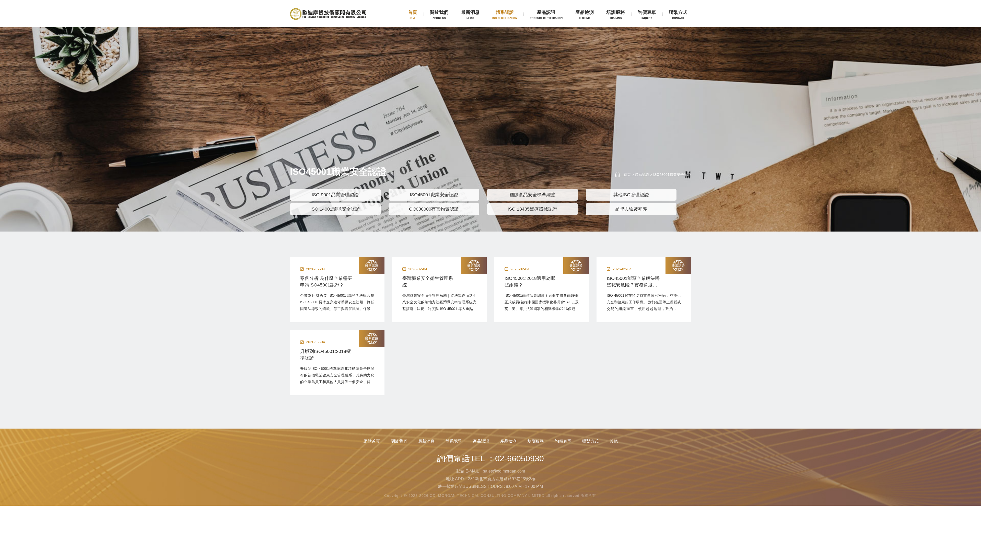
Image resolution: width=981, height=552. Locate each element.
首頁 (412, 14)
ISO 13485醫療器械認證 (532, 209)
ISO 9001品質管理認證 (335, 194)
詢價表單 (647, 14)
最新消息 (470, 14)
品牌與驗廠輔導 (631, 209)
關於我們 (439, 14)
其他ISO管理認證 (631, 194)
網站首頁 (372, 441)
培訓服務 (615, 14)
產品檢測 (584, 14)
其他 (614, 441)
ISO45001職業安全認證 (672, 174)
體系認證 (504, 14)
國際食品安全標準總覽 (532, 194)
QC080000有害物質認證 (434, 209)
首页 (627, 174)
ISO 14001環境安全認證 (335, 209)
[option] (339, 202)
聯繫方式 (678, 14)
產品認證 (546, 14)
